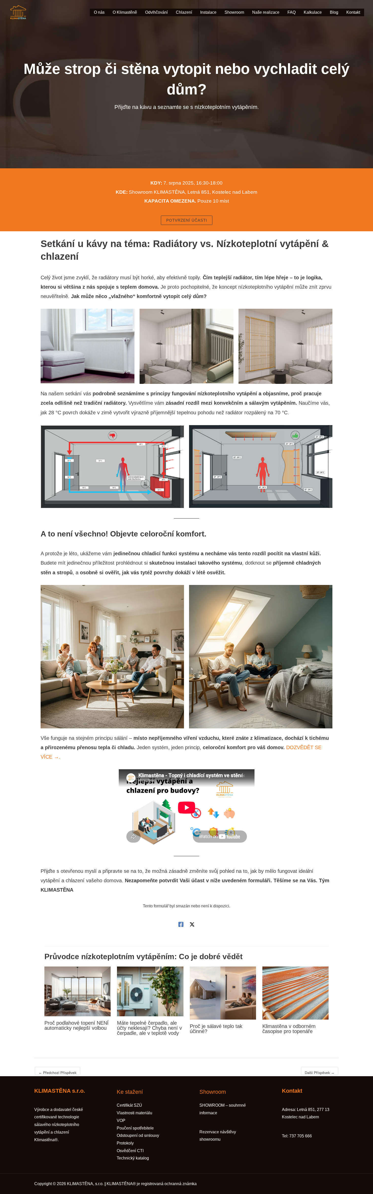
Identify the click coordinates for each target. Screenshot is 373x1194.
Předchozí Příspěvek (57, 1073)
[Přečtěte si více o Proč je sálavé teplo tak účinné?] (223, 993)
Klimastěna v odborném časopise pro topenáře (289, 1028)
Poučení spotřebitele (135, 1128)
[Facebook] (180, 924)
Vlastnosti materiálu (134, 1113)
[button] (186, 220)
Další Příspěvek (319, 1073)
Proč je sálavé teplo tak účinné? (216, 1028)
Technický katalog (133, 1158)
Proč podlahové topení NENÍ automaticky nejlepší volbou (76, 1025)
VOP (121, 1120)
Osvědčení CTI (130, 1151)
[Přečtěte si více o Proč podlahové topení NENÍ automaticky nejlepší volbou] (77, 991)
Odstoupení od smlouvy (138, 1135)
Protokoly (125, 1143)
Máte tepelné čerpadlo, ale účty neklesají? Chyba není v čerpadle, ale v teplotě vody (149, 1028)
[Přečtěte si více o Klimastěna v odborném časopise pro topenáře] (295, 993)
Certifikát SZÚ (129, 1105)
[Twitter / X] (192, 924)
